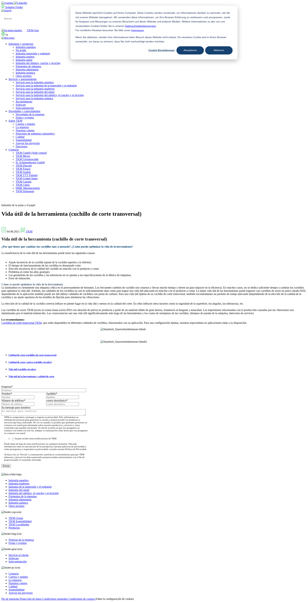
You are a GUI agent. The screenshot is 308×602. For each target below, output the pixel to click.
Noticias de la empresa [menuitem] (21, 539)
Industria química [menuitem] (25, 72)
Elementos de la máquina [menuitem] (23, 496)
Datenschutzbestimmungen (140, 26)
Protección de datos (31, 598)
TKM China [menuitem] (23, 184)
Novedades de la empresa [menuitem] (30, 114)
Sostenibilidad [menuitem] (24, 140)
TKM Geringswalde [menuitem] (27, 159)
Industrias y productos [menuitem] (21, 43)
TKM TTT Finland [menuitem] (26, 175)
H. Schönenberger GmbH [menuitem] (30, 162)
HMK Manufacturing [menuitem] (28, 188)
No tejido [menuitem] (21, 50)
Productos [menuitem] (14, 527)
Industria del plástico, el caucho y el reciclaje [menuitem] (34, 493)
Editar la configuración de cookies (115, 598)
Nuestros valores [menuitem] (25, 130)
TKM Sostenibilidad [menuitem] (20, 521)
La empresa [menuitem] (22, 127)
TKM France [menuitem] (23, 168)
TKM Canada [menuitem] (23, 181)
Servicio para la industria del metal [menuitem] (35, 91)
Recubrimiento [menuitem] (24, 101)
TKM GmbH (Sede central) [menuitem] (31, 152)
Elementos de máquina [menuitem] (28, 66)
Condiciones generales (55, 598)
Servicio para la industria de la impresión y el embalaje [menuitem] (46, 85)
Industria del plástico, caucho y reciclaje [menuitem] (38, 63)
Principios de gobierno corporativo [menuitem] (35, 133)
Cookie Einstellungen (161, 50)
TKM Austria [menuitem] (23, 172)
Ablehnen (219, 50)
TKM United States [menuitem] (27, 178)
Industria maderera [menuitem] (19, 483)
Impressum (137, 30)
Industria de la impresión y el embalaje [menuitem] (30, 486)
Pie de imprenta (10, 598)
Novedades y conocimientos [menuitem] (24, 111)
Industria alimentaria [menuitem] (27, 69)
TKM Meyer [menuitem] (23, 156)
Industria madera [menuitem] (25, 56)
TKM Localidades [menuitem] (19, 524)
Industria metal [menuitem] (24, 59)
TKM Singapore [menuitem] (25, 191)
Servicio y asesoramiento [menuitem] (23, 79)
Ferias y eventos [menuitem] (25, 117)
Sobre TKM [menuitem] (15, 120)
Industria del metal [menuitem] (19, 489)
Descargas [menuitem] (21, 146)
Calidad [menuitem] (20, 136)
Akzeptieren (190, 50)
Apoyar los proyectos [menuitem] (28, 143)
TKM (28, 231)
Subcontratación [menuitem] (25, 107)
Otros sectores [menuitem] (24, 75)
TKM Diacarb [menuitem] (24, 165)
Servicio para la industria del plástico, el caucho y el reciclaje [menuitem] (50, 95)
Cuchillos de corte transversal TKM (21, 322)
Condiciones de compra (82, 598)
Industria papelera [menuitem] (26, 47)
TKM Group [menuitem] (16, 518)
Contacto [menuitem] (14, 149)
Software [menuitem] (21, 104)
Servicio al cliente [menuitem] (19, 555)
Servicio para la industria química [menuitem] (34, 98)
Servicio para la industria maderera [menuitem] (35, 88)
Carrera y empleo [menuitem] (25, 123)
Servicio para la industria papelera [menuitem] (35, 82)
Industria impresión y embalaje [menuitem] (33, 53)
